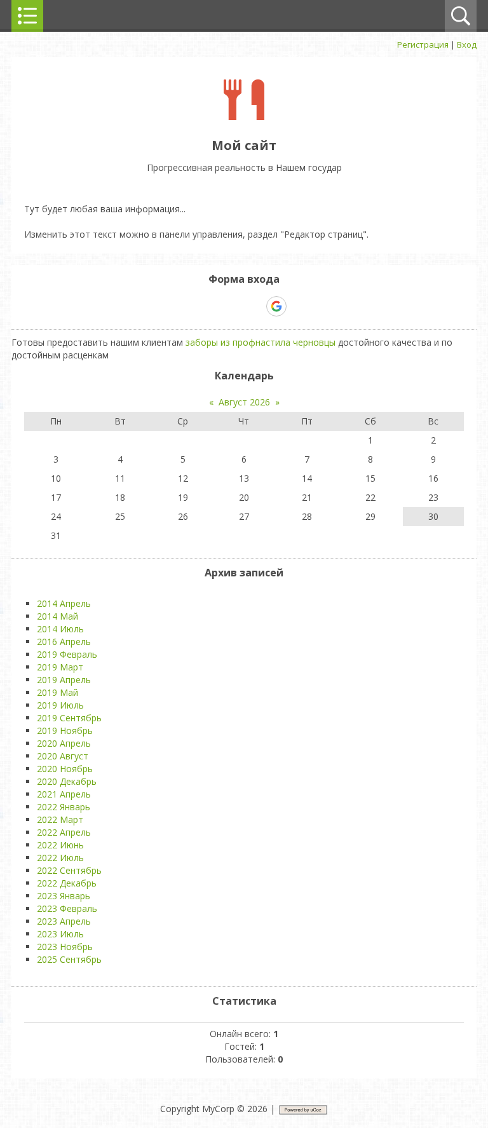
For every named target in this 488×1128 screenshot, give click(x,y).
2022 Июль (60, 858)
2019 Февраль (67, 654)
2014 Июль (60, 629)
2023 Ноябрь (65, 947)
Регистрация (423, 44)
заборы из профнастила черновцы (261, 342)
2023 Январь (63, 896)
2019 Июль (60, 705)
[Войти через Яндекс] (254, 306)
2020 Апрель (64, 743)
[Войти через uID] (189, 306)
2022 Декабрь (67, 883)
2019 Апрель (64, 680)
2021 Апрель (64, 794)
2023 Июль (60, 934)
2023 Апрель (64, 921)
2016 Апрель (64, 641)
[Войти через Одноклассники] (298, 306)
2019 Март (60, 667)
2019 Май (57, 692)
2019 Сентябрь (69, 718)
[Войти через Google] (276, 306)
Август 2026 (244, 402)
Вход (467, 44)
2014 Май (57, 616)
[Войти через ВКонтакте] (210, 306)
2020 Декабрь (67, 781)
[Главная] (244, 117)
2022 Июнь (60, 845)
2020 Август (62, 756)
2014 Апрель (64, 603)
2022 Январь (63, 807)
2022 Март (60, 819)
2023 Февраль (67, 908)
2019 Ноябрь (65, 730)
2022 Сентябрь (69, 870)
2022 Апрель (64, 832)
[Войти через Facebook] (232, 306)
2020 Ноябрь (65, 769)
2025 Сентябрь (69, 959)
